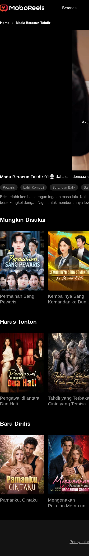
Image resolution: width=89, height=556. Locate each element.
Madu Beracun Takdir (33, 23)
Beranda (69, 8)
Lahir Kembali (33, 187)
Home (4, 23)
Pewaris (9, 187)
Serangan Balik (63, 187)
